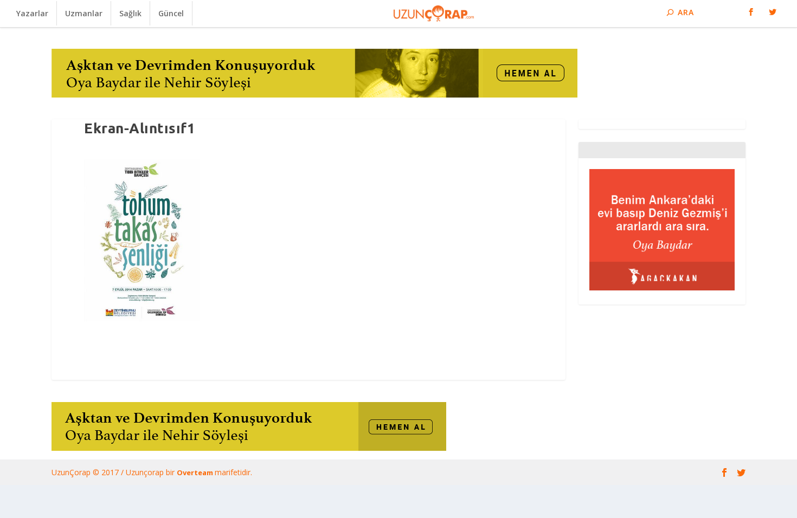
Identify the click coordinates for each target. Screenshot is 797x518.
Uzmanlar (83, 13)
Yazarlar (32, 13)
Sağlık (130, 13)
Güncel (171, 13)
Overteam (196, 472)
